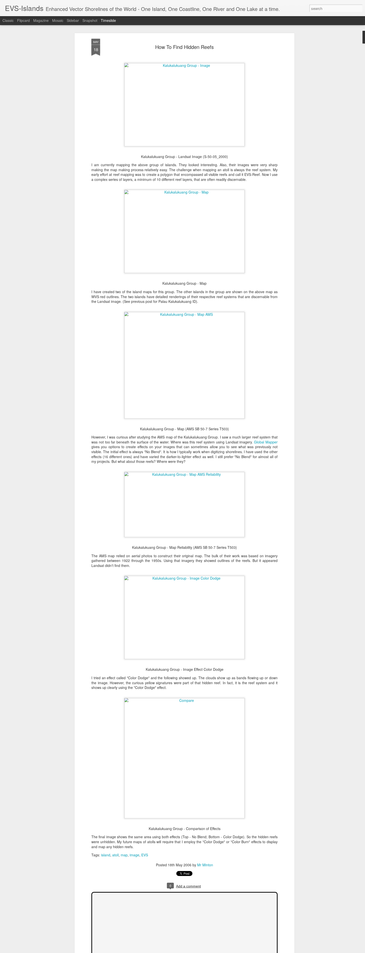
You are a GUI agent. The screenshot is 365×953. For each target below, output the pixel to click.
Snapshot (89, 20)
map (124, 855)
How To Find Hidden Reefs (184, 46)
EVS (144, 855)
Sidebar (73, 20)
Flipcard (23, 20)
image (134, 855)
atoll (115, 855)
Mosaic (57, 20)
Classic (8, 20)
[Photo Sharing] (184, 65)
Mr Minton (205, 864)
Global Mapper (266, 441)
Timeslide (108, 20)
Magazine (41, 20)
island (105, 855)
